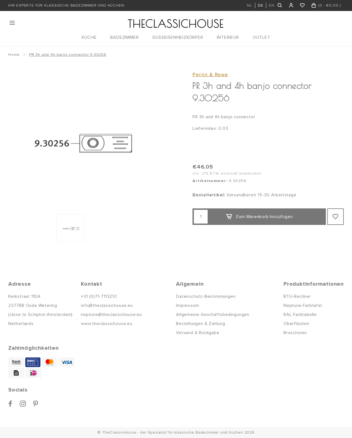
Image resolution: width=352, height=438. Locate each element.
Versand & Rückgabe (197, 332)
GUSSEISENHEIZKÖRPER (177, 37)
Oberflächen (296, 323)
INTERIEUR (228, 37)
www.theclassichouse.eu (106, 323)
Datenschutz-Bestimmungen (205, 296)
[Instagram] (23, 404)
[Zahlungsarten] (16, 362)
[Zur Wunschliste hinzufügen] (335, 216)
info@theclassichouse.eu (107, 305)
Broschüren (295, 332)
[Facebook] (10, 404)
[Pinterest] (35, 404)
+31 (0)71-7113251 (99, 296)
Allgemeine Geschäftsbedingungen (212, 314)
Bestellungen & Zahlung (200, 323)
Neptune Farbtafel (303, 305)
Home (14, 54)
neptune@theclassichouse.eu (111, 314)
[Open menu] (12, 23)
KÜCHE (89, 37)
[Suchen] (280, 5)
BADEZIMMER (124, 37)
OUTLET (261, 37)
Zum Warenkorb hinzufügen (264, 216)
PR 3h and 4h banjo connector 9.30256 (67, 54)
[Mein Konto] (291, 5)
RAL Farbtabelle (300, 314)
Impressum (187, 305)
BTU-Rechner (297, 296)
